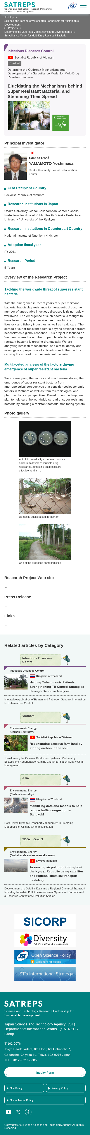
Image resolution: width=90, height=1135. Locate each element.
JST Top (9, 17)
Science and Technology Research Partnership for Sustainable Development (41, 22)
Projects (13, 28)
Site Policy (16, 1088)
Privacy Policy (60, 1088)
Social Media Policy (21, 1100)
